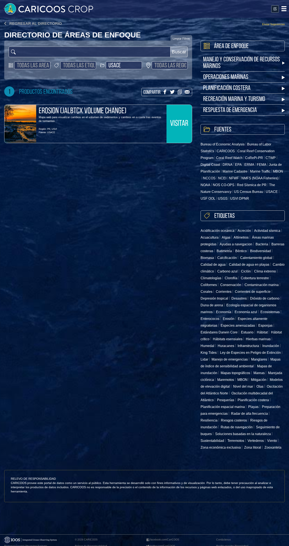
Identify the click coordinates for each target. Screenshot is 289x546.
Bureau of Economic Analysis (223, 144)
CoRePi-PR (254, 158)
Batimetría (224, 251)
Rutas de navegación (237, 427)
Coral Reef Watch (229, 158)
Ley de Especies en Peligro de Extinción (250, 352)
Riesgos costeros (234, 420)
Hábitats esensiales (227, 339)
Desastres (239, 298)
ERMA (249, 164)
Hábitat (262, 332)
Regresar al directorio (35, 23)
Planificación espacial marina (223, 407)
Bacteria (262, 244)
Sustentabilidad (212, 440)
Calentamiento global (256, 258)
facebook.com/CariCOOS (164, 539)
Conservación (230, 285)
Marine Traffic (260, 171)
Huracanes (226, 346)
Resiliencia (209, 420)
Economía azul (246, 312)
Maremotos (225, 380)
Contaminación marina (262, 285)
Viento (272, 440)
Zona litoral (252, 447)
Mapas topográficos (235, 373)
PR (48, 129)
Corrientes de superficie (253, 291)
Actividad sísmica (267, 230)
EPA (238, 164)
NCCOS (209, 178)
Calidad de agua (213, 264)
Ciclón (246, 271)
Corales (206, 291)
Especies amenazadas (238, 325)
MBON (242, 380)
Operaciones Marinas (225, 77)
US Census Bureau (248, 192)
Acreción (244, 230)
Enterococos (210, 319)
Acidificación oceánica (217, 230)
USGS (223, 198)
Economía (223, 312)
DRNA (228, 164)
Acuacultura (210, 237)
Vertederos (256, 440)
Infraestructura (248, 346)
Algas (226, 237)
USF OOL (208, 198)
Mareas (259, 373)
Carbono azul (227, 271)
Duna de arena (212, 305)
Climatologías (211, 278)
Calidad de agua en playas (249, 264)
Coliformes (209, 285)
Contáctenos (223, 539)
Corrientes (223, 291)
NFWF (234, 178)
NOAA (205, 185)
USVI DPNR (239, 198)
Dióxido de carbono (264, 298)
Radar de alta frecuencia (249, 413)
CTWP (271, 158)
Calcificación (227, 258)
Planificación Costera (226, 88)
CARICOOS (226, 151)
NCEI (222, 178)
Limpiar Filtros (181, 38)
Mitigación (258, 380)
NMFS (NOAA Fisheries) (259, 178)
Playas (253, 407)
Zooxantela (272, 447)
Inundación (270, 346)
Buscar (179, 51)
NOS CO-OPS (223, 185)
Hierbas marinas (258, 339)
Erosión (228, 319)
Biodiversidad (260, 251)
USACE (51, 132)
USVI (54, 129)
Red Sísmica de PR (252, 185)
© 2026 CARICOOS (86, 539)
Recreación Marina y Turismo (234, 99)
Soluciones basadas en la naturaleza (243, 434)
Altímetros (241, 237)
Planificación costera (253, 400)
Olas (259, 386)
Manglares (259, 359)
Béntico (241, 251)
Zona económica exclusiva (221, 447)
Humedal (207, 346)
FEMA (261, 164)
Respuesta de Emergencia (230, 110)
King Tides (209, 352)
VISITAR (179, 124)
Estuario (247, 332)
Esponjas (265, 325)
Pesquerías (225, 400)
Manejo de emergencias (230, 359)
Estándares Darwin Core (219, 332)
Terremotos (235, 440)
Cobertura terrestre (255, 278)
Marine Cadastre (235, 171)
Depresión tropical (214, 298)
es (275, 9)
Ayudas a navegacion (236, 244)
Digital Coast (210, 164)
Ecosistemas (270, 312)
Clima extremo (265, 271)
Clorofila (231, 278)
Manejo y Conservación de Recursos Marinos (241, 63)
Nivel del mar (243, 386)
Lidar (204, 359)
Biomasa (207, 258)
